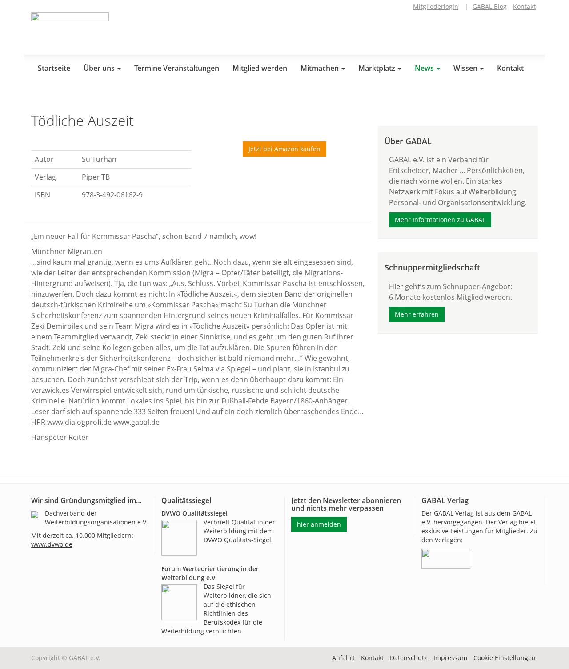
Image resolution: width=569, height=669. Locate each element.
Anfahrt (343, 657)
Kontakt (524, 6)
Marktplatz (377, 68)
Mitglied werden (259, 68)
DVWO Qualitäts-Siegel (237, 540)
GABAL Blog (490, 6)
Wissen (466, 68)
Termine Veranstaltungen (176, 68)
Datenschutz (408, 657)
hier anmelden (319, 524)
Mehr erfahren (417, 314)
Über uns (100, 68)
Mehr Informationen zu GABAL (440, 219)
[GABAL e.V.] (70, 30)
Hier (396, 286)
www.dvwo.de (51, 544)
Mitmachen (321, 68)
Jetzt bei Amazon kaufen (284, 149)
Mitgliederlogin (435, 6)
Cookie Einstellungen (504, 657)
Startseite (54, 68)
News (425, 68)
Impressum (450, 657)
